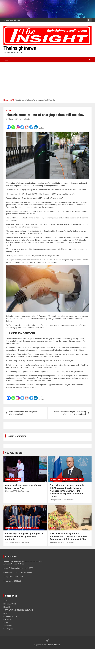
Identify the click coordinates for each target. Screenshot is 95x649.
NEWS (8, 110)
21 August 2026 (11, 491)
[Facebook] (9, 125)
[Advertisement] (47, 80)
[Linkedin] (36, 125)
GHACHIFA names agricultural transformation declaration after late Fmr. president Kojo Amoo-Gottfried (68, 536)
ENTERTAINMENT (10, 604)
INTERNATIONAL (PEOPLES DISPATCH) (64, 479)
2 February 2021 (12, 119)
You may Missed (13, 452)
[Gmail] (27, 125)
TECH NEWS (16, 479)
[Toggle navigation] (6, 59)
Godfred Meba (25, 119)
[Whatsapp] (13, 125)
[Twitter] (22, 125)
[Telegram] (31, 125)
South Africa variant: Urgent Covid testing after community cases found (70, 413)
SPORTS (6, 623)
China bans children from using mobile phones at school (23, 413)
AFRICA (6, 601)
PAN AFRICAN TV (10, 616)
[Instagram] (18, 125)
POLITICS (7, 619)
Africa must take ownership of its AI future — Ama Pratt (23, 486)
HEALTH (6, 607)
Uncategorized (8, 629)
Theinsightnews (19, 48)
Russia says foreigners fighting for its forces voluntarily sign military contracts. (24, 536)
